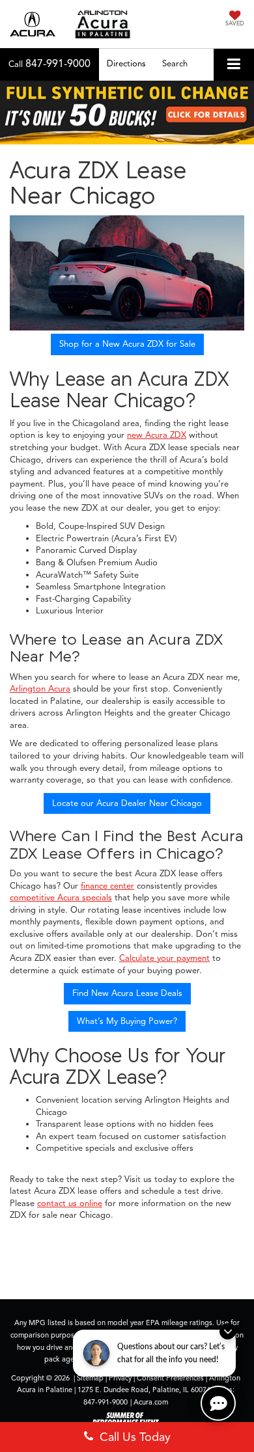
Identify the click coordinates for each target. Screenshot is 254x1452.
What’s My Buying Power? (127, 1021)
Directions (126, 64)
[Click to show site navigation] (234, 65)
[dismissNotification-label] (227, 1331)
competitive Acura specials (61, 898)
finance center (107, 886)
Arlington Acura (40, 689)
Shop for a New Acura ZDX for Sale (127, 344)
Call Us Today (132, 1437)
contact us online (69, 1203)
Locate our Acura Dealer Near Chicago (127, 803)
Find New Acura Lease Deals (127, 993)
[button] (49, 64)
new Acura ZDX (156, 435)
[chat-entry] (218, 1403)
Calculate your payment (164, 958)
